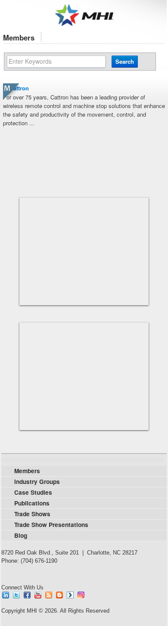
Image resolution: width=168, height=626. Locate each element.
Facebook (27, 595)
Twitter (16, 595)
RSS (48, 595)
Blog (59, 595)
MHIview (70, 595)
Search (124, 61)
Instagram (81, 595)
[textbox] (56, 62)
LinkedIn (5, 595)
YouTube (37, 595)
